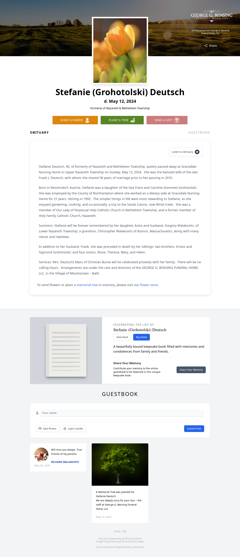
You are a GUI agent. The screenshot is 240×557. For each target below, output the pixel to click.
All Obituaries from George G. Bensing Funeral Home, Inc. (210, 32)
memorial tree (87, 285)
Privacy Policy (110, 541)
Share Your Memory (191, 369)
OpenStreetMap (124, 547)
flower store (149, 285)
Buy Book (141, 337)
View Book (122, 337)
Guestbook (199, 132)
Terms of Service (129, 541)
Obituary (39, 132)
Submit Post (194, 428)
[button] (120, 464)
